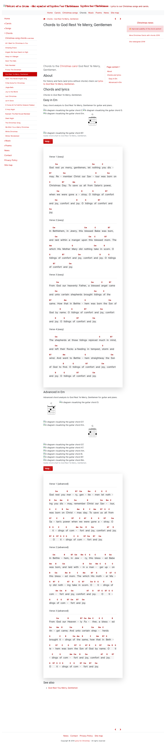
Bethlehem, (59, 230)
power (66, 521)
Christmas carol (69, 66)
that (98, 639)
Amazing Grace (11, 48)
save (96, 512)
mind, (113, 340)
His (92, 576)
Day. (64, 185)
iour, (112, 503)
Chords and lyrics (114, 75)
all (105, 512)
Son (111, 303)
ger (101, 567)
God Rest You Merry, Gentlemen (63, 688)
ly (81, 621)
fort (82, 530)
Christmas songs (70, 12)
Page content (113, 67)
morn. (108, 239)
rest (57, 167)
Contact (8, 155)
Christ (90, 503)
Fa (85, 621)
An (50, 630)
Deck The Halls (10, 61)
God (58, 285)
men (97, 494)
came (112, 285)
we (58, 194)
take (96, 248)
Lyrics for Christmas (114, 6)
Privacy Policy (10, 160)
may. (51, 176)
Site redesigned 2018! (137, 42)
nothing (96, 167)
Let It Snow (9, 101)
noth (108, 494)
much (102, 340)
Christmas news (145, 22)
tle (89, 494)
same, (85, 639)
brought (53, 639)
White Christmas (11, 131)
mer (69, 494)
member (67, 176)
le (50, 648)
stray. (84, 194)
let (102, 494)
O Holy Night (10, 109)
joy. (78, 203)
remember (79, 503)
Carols (58, 12)
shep (94, 630)
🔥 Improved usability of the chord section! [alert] (145, 29)
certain (86, 630)
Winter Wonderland (12, 136)
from (111, 512)
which (86, 576)
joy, (57, 203)
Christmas (54, 185)
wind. (52, 358)
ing (51, 503)
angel (104, 285)
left (57, 349)
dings (61, 530)
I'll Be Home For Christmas (15, 83)
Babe (97, 230)
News (106, 12)
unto (57, 294)
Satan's (98, 185)
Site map (115, 12)
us (101, 512)
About (109, 71)
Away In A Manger (11, 56)
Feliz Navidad (10, 65)
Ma (111, 576)
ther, (94, 621)
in (72, 558)
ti (53, 530)
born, (111, 230)
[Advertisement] (83, 46)
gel (58, 630)
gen (81, 494)
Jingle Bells (9, 87)
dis (61, 503)
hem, (66, 558)
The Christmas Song (12, 123)
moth (99, 576)
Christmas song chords (19, 38)
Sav (102, 503)
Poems (99, 12)
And (72, 630)
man (91, 567)
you (104, 167)
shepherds (60, 340)
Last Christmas (11, 96)
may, (70, 503)
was (51, 512)
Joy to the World (11, 92)
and (88, 530)
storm (105, 349)
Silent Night (9, 118)
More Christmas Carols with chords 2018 (144, 35)
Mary (74, 248)
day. (85, 512)
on (63, 512)
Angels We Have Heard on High (16, 52)
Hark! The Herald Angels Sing (16, 79)
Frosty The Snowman (13, 70)
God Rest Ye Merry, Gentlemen (16, 74)
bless (97, 558)
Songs (8, 28)
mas (79, 512)
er (107, 576)
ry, (76, 494)
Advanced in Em (115, 82)
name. (63, 312)
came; (64, 630)
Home (50, 12)
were (86, 521)
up (106, 567)
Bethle (56, 558)
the (78, 639)
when (75, 521)
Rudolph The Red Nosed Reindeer (17, 114)
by (96, 648)
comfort (109, 194)
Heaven (72, 621)
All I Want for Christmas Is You (16, 43)
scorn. (107, 248)
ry (50, 585)
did (55, 585)
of (104, 294)
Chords (83, 12)
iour (97, 176)
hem (87, 303)
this (91, 239)
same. (52, 303)
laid (57, 239)
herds (105, 630)
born (109, 176)
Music (91, 12)
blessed (88, 230)
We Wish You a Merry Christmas (17, 127)
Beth (108, 639)
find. (65, 366)
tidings (96, 194)
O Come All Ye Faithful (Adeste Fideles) (20, 105)
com (79, 539)
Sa (50, 521)
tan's (58, 521)
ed (106, 558)
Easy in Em (113, 79)
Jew (77, 558)
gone (93, 521)
